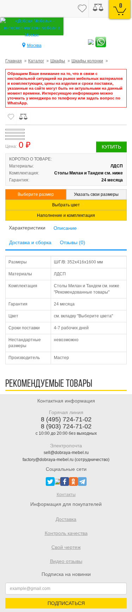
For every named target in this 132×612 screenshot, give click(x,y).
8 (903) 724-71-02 (66, 426)
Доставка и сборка (30, 242)
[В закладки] (11, 116)
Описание (65, 228)
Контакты (66, 494)
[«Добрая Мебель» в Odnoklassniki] (73, 481)
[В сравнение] (23, 116)
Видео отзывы (66, 561)
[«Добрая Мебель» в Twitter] (50, 481)
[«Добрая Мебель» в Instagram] (57, 481)
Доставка (66, 519)
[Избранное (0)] (82, 8)
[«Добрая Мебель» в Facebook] (64, 481)
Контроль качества (66, 533)
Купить (111, 147)
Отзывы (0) (72, 242)
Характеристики (27, 228)
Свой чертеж (66, 547)
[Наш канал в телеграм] (82, 481)
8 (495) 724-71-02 (66, 419)
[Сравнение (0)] (98, 8)
